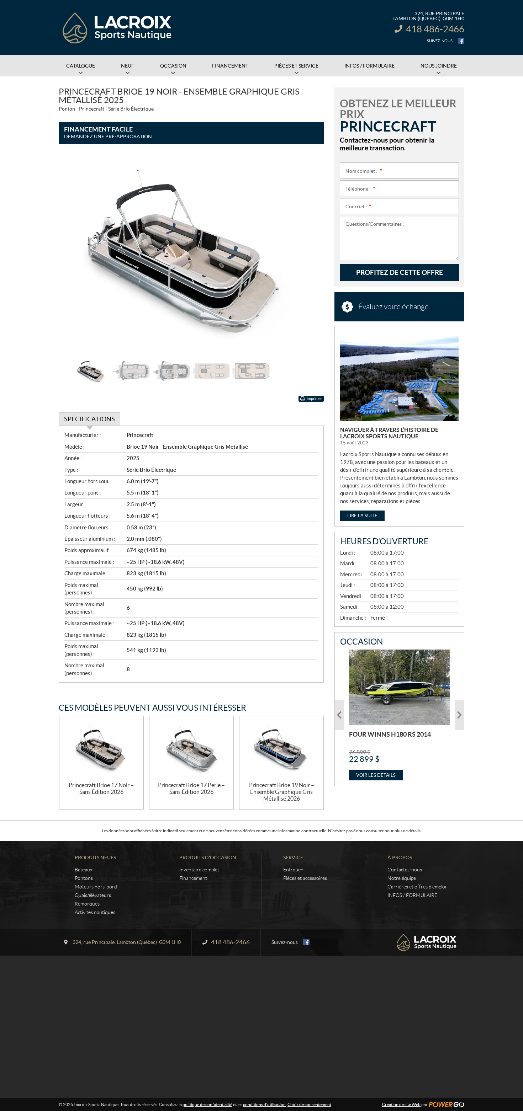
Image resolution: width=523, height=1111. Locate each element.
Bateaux (83, 869)
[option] (191, 254)
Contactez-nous (404, 869)
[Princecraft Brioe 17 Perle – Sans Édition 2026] (191, 748)
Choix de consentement (309, 1104)
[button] (73, 254)
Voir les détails (376, 775)
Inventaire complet (199, 869)
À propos (399, 857)
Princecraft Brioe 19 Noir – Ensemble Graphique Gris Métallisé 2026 (281, 792)
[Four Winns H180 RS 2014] (399, 687)
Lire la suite (362, 515)
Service (293, 857)
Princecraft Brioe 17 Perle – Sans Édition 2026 (191, 788)
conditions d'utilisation (264, 1104)
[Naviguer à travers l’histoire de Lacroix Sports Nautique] (399, 376)
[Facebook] (461, 41)
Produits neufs (95, 857)
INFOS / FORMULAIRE (412, 895)
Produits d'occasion (207, 857)
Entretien (293, 869)
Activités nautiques (95, 912)
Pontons (84, 878)
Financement (193, 878)
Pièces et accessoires (305, 878)
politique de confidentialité (207, 1104)
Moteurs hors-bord (96, 887)
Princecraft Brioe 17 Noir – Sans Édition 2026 (101, 788)
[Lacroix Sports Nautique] (117, 28)
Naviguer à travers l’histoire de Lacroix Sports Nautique (389, 433)
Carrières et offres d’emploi (416, 887)
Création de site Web (401, 1104)
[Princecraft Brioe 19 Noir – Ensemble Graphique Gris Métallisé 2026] (281, 748)
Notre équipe (401, 878)
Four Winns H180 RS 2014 (390, 734)
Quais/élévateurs (93, 895)
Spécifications (89, 419)
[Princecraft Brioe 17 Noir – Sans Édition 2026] (101, 748)
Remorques (87, 904)
